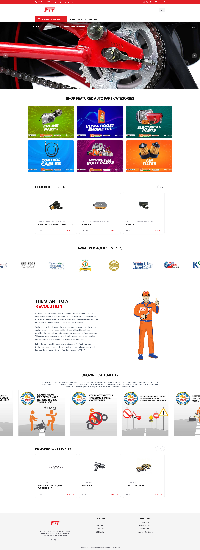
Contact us (145, 522)
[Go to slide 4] (103, 85)
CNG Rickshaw (100, 532)
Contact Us (160, 2)
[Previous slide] (5, 55)
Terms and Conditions (145, 532)
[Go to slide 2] (97, 85)
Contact (93, 19)
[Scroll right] (162, 187)
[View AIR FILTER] (99, 205)
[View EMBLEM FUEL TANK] (143, 467)
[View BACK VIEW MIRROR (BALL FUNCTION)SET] (56, 467)
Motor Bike (100, 526)
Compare (82, 19)
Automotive (100, 529)
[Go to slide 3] (100, 85)
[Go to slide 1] (95, 85)
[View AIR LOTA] (143, 205)
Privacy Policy (144, 526)
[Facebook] (141, 2)
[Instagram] (144, 2)
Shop (100, 522)
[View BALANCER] (99, 467)
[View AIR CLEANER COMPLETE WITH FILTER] (56, 205)
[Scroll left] (157, 187)
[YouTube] (147, 2)
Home (72, 19)
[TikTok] (150, 2)
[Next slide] (194, 55)
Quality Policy (145, 529)
